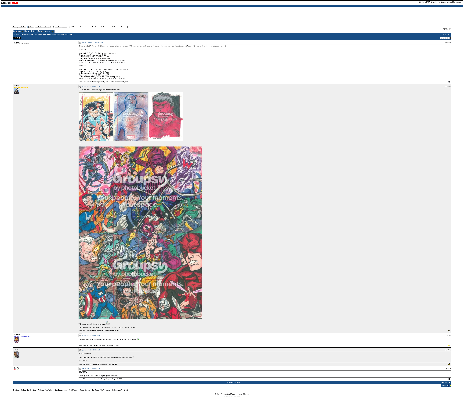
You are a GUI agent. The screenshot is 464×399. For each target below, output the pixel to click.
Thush (16, 349)
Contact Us (457, 2)
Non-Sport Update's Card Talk (40, 27)
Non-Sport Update (19, 27)
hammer (17, 335)
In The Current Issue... (444, 2)
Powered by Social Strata (232, 382)
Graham (17, 86)
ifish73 (16, 368)
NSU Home (422, 2)
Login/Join (446, 34)
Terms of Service (244, 394)
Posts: (82, 81)
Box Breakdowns (61, 27)
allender (17, 42)
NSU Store (431, 2)
